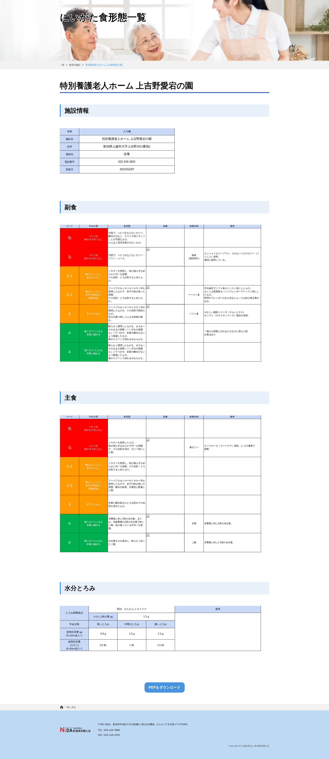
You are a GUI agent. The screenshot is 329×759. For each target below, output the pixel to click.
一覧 (62, 64)
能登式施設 (75, 64)
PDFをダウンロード (164, 687)
